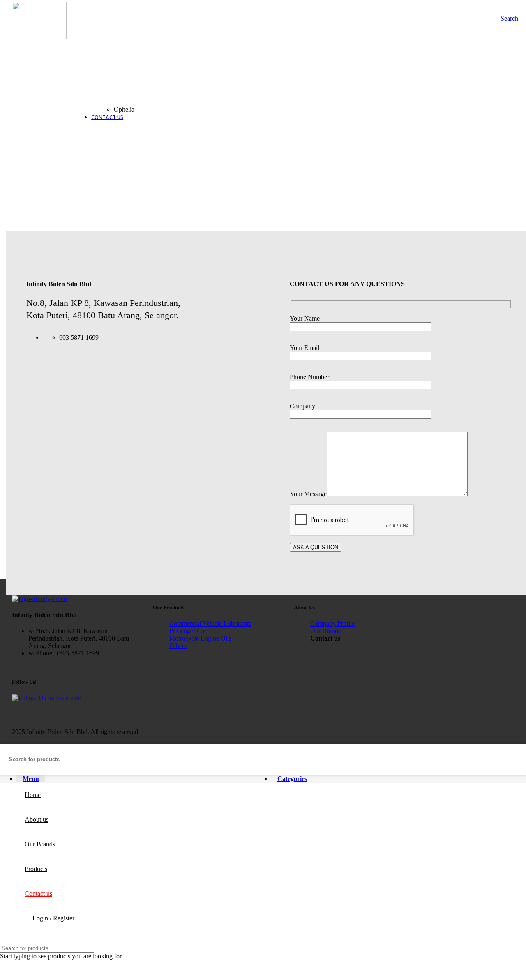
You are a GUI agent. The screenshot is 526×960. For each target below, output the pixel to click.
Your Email (304, 347)
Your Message (308, 493)
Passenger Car (187, 630)
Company (302, 406)
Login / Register (53, 918)
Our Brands (325, 630)
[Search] (516, 759)
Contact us (325, 638)
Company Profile (332, 623)
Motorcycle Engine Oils (200, 638)
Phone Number (309, 376)
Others (178, 645)
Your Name (305, 318)
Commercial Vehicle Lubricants (210, 623)
